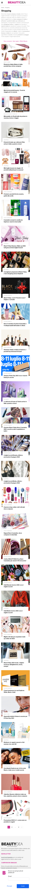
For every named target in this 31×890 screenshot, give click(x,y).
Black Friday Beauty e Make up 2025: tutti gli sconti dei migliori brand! (15, 247)
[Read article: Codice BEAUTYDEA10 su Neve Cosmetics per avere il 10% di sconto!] (15, 549)
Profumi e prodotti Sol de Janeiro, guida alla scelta (14, 195)
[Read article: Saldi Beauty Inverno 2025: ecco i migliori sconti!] (15, 575)
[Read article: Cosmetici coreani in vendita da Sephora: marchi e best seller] (15, 210)
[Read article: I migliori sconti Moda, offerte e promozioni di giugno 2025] (15, 471)
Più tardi (9, 886)
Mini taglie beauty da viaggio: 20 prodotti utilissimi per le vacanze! (13, 169)
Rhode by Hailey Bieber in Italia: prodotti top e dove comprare (13, 65)
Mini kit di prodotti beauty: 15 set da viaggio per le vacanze (14, 91)
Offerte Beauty (23, 41)
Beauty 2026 (7, 714)
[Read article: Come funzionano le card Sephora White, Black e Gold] (15, 680)
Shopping (6, 139)
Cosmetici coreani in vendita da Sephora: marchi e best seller (13, 221)
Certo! (23, 886)
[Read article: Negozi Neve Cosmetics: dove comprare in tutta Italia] (15, 523)
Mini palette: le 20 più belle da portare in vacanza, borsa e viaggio (15, 117)
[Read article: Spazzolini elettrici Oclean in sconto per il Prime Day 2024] (15, 706)
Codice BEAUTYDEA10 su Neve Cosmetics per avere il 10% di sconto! (15, 560)
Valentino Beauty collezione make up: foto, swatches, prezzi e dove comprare (15, 795)
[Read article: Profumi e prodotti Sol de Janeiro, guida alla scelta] (15, 184)
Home (2, 7)
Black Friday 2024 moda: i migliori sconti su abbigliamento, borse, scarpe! (14, 664)
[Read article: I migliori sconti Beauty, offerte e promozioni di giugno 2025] (15, 445)
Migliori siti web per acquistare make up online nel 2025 (14, 637)
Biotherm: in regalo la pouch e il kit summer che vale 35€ (14, 743)
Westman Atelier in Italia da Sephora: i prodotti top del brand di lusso (15, 350)
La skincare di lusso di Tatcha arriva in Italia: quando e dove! (15, 402)
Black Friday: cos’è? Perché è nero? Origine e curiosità (15, 299)
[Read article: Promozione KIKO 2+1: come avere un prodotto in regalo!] (15, 810)
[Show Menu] (2, 2)
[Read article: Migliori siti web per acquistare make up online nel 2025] (15, 627)
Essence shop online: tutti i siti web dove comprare (14, 508)
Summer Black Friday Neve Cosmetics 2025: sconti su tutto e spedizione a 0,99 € (15, 429)
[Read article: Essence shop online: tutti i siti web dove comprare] (15, 497)
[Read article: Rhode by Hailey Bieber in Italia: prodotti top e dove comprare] (15, 54)
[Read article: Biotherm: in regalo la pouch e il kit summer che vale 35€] (15, 732)
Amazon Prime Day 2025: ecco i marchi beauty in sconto (15, 376)
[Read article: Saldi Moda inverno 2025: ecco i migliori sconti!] (15, 601)
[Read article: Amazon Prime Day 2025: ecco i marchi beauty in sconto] (15, 365)
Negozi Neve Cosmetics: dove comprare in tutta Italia (13, 534)
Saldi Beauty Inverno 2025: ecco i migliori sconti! (14, 586)
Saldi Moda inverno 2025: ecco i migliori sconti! (13, 612)
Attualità (6, 399)
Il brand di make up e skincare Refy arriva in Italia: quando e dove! (14, 143)
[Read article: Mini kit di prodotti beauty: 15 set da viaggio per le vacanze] (15, 80)
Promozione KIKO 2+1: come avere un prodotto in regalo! (15, 821)
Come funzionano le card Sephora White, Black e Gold (14, 691)
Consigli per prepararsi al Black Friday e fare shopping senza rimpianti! (15, 273)
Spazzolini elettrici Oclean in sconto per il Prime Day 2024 (15, 717)
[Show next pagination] (22, 827)
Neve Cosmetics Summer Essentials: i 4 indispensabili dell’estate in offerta (15, 324)
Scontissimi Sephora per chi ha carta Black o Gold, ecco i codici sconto (15, 769)
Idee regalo (16, 41)
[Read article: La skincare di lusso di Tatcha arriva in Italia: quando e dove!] (15, 391)
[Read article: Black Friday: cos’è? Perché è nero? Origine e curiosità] (15, 288)
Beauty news (7, 62)
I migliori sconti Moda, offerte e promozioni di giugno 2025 (13, 482)
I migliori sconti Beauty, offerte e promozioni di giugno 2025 (13, 456)
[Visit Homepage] (16, 2)
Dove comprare (8, 41)
